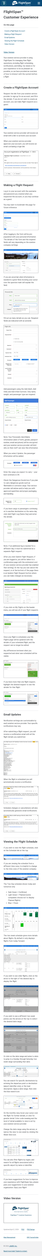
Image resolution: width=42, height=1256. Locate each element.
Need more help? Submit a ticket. (15, 1251)
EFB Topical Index (32, 1237)
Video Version (9, 52)
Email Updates (9, 37)
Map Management (9, 1237)
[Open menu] (39, 3)
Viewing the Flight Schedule (14, 41)
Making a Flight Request (13, 34)
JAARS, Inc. (13, 1246)
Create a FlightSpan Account (14, 31)
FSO (22, 1229)
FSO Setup (31, 1229)
